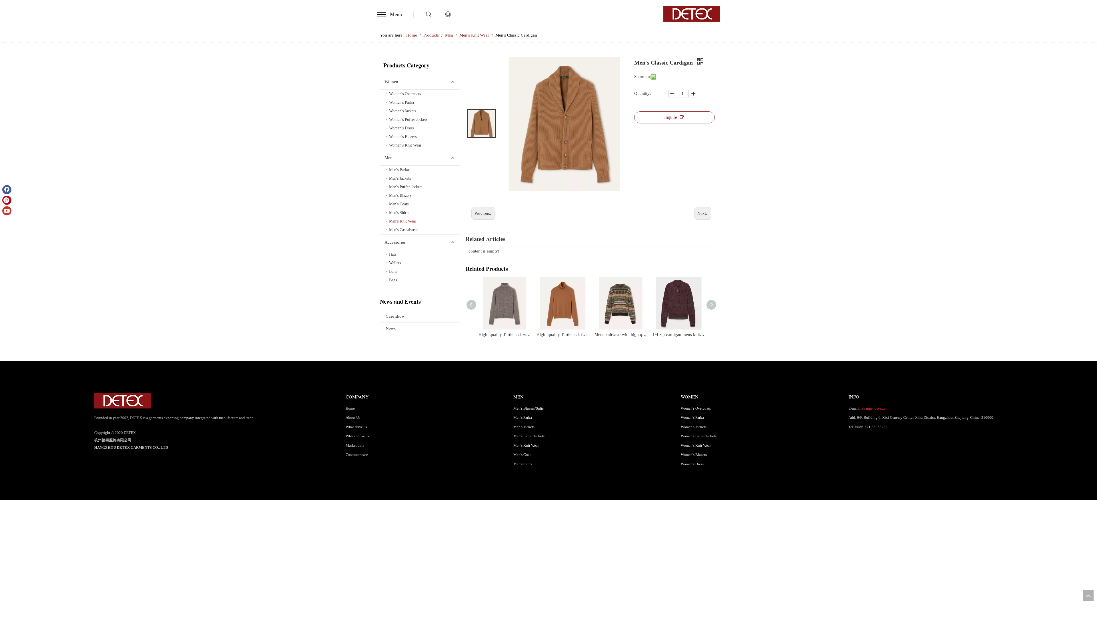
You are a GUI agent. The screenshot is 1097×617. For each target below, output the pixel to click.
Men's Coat (522, 454)
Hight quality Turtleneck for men (563, 334)
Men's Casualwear (403, 230)
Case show (395, 316)
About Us (353, 417)
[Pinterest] (6, 200)
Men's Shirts (399, 213)
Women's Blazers (403, 137)
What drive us (356, 427)
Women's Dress (401, 128)
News (391, 328)
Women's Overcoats (405, 94)
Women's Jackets (402, 111)
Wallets (395, 263)
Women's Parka (401, 102)
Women (391, 81)
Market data (355, 445)
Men (389, 157)
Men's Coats (399, 204)
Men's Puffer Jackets (405, 187)
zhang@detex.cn (874, 408)
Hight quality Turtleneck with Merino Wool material (505, 334)
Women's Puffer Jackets (408, 119)
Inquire (670, 117)
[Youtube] (6, 210)
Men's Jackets (400, 178)
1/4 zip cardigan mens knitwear (678, 334)
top (1088, 595)
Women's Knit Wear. (696, 445)
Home (350, 408)
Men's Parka (522, 417)
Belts (393, 271)
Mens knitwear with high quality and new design (620, 334)
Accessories (395, 242)
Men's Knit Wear (402, 221)
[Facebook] (6, 189)
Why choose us (357, 436)
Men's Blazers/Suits (528, 408)
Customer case (357, 454)
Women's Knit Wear (405, 145)
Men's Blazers (400, 195)
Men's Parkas (399, 170)
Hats (392, 254)
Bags (393, 280)
